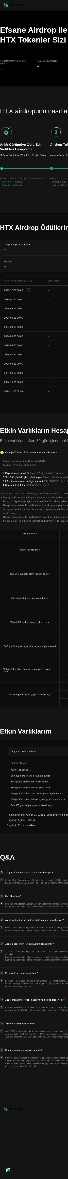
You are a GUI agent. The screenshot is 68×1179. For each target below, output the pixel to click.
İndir (56, 1169)
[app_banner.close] (63, 1166)
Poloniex (14, 5)
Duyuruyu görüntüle (12, 185)
